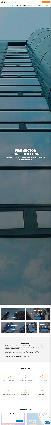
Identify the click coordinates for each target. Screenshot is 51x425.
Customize (6, 420)
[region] (13, 417)
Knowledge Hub (23, 5)
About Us (16, 5)
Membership (30, 5)
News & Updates (37, 5)
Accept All (19, 420)
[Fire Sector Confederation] (9, 2)
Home (11, 5)
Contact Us (45, 2)
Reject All (13, 420)
